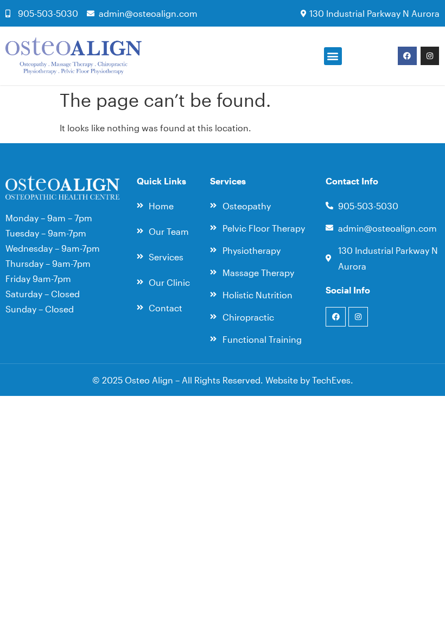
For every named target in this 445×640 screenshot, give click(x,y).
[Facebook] (407, 56)
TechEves (331, 380)
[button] (333, 56)
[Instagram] (430, 56)
